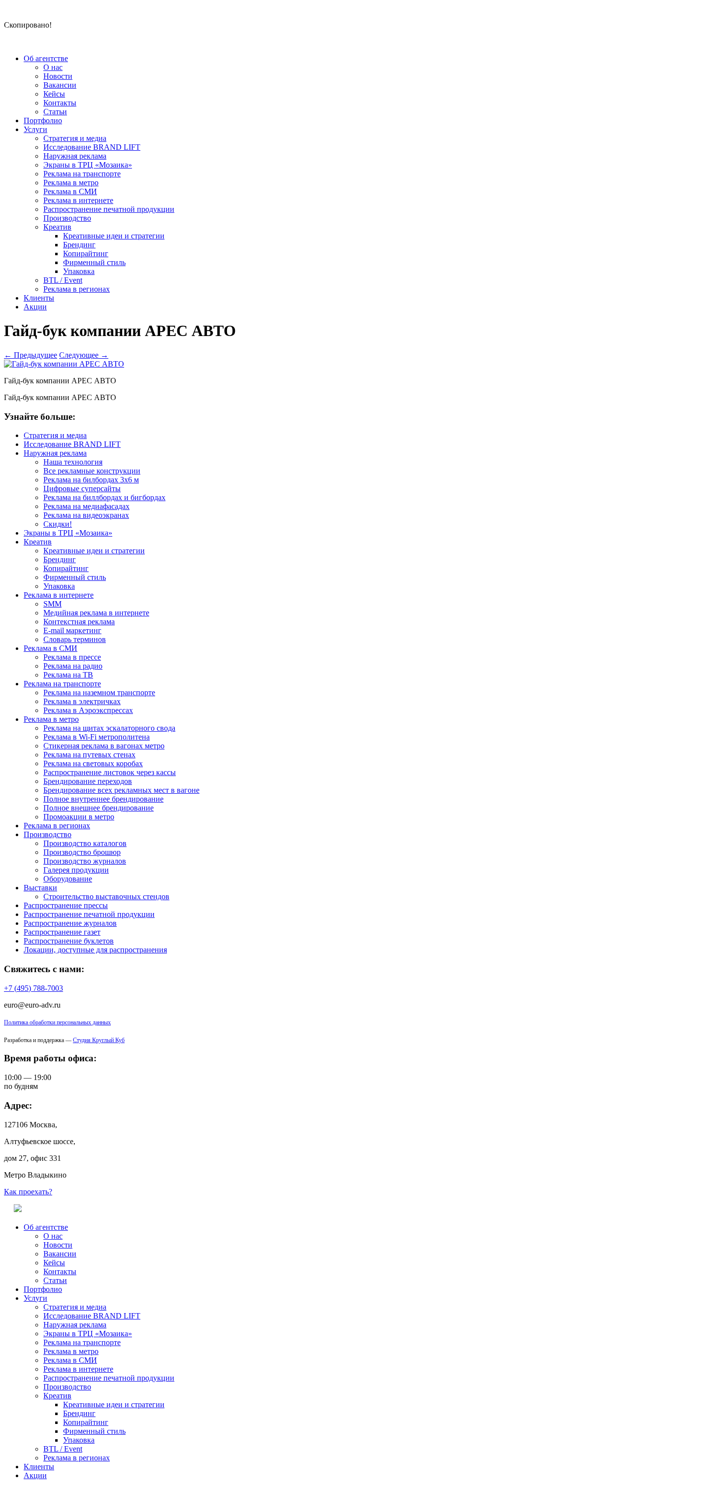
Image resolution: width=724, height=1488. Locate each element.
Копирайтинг (85, 253)
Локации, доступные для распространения (95, 950)
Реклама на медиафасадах (86, 506)
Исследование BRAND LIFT (91, 147)
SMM (52, 604)
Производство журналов (84, 861)
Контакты (59, 103)
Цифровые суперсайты (82, 488)
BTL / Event (62, 280)
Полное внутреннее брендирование (103, 799)
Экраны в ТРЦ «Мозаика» (87, 165)
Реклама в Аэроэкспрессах (88, 710)
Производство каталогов (85, 843)
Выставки (40, 887)
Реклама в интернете (78, 200)
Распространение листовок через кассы (109, 772)
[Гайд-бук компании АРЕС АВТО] (64, 364)
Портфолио (43, 120)
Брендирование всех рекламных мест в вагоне (121, 790)
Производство (67, 218)
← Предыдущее (30, 355)
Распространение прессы (66, 905)
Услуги (35, 129)
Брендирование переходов (87, 781)
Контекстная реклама (79, 621)
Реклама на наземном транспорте (99, 692)
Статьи (55, 111)
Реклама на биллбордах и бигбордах (104, 497)
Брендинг (79, 244)
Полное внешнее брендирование (98, 808)
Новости (57, 76)
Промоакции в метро (78, 816)
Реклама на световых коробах (93, 763)
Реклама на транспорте (82, 173)
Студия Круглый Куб (99, 1040)
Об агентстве (46, 58)
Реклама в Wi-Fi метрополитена (96, 737)
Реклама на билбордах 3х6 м (91, 479)
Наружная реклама (74, 156)
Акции (35, 307)
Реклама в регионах (76, 289)
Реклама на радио (72, 666)
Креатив (57, 227)
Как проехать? (28, 1191)
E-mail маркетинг (72, 630)
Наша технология (72, 462)
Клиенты (39, 298)
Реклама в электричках (82, 701)
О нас (53, 67)
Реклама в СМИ (70, 191)
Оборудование (67, 879)
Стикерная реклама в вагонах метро (104, 746)
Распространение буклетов (69, 941)
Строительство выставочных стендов (106, 896)
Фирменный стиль (94, 262)
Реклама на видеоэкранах (86, 515)
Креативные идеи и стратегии (114, 236)
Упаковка (79, 271)
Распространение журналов (70, 923)
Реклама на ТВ (68, 675)
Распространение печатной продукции (108, 209)
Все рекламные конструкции (91, 471)
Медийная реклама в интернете (96, 613)
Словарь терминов (74, 639)
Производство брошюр (82, 852)
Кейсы (54, 94)
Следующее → (83, 355)
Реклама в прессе (72, 657)
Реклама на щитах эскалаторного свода (109, 728)
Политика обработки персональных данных (57, 1022)
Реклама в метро (71, 182)
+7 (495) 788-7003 (33, 988)
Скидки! (57, 524)
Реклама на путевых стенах (89, 754)
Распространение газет (62, 932)
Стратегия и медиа (74, 138)
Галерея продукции (76, 870)
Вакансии (59, 85)
